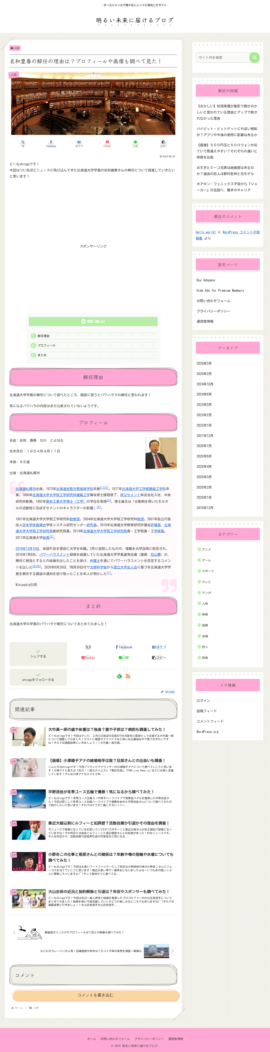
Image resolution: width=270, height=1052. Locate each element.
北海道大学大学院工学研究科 (54, 495)
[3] (109, 500)
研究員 (91, 525)
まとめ (42, 355)
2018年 (21, 548)
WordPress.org (208, 731)
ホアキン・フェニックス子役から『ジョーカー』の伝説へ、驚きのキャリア (227, 187)
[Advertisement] (93, 213)
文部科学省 (98, 567)
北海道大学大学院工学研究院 (105, 531)
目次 (90, 321)
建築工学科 (157, 488)
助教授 (75, 519)
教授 (140, 519)
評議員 (156, 525)
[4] (99, 506)
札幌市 (31, 488)
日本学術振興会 (34, 525)
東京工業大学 (56, 501)
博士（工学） (76, 501)
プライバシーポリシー (213, 311)
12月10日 (32, 548)
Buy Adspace (206, 280)
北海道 (21, 488)
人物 (16, 48)
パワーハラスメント (54, 554)
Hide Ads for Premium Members (220, 290)
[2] (106, 487)
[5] (34, 566)
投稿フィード (207, 711)
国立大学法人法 (125, 567)
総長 (46, 537)
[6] (39, 566)
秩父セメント (130, 495)
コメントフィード (210, 721)
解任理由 (44, 335)
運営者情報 (205, 321)
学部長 (159, 531)
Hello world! (206, 232)
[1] (102, 487)
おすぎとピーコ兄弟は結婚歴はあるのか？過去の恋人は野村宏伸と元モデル (225, 170)
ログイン (203, 700)
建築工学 (83, 495)
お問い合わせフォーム (213, 301)
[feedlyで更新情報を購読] (119, 676)
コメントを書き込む (95, 995)
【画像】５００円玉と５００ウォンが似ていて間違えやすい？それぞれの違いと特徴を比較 (227, 151)
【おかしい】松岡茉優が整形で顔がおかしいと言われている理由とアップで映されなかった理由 (227, 112)
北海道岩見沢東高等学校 (74, 488)
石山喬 (156, 554)
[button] (163, 144)
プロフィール (46, 345)
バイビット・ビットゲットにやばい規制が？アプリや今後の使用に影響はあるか (227, 132)
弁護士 (95, 560)
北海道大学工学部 (135, 488)
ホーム (91, 1038)
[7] (109, 572)
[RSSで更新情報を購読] (127, 676)
